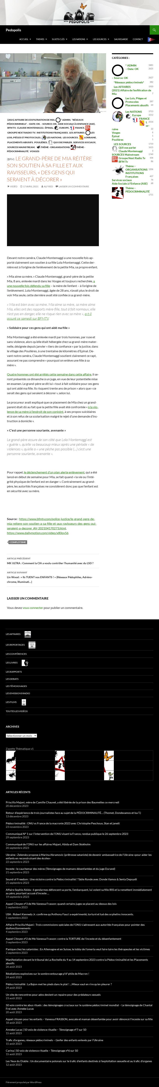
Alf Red (48, 186)
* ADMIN (65, 119)
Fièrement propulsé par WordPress (23, 1082)
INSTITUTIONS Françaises (52, 132)
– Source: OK (120, 77)
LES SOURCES (99, 39)
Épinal (48, 127)
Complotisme (18, 542)
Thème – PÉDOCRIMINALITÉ (137, 189)
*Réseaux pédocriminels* (129, 82)
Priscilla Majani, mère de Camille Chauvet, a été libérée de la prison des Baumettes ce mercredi (62, 802)
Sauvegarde (121, 39)
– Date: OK (132, 69)
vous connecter (33, 607)
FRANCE (79, 127)
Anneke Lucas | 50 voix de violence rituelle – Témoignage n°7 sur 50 (46, 1029)
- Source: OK (49, 123)
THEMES (40, 39)
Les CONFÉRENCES (16, 653)
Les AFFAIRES (77, 132)
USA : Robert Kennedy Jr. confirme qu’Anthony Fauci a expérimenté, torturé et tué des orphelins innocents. (70, 914)
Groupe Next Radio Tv (132, 158)
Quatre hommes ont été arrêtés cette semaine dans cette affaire (49, 374)
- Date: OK (34, 123)
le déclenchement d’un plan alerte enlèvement (54, 472)
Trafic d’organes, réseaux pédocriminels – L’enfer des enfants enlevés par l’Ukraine (54, 1040)
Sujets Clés (58, 39)
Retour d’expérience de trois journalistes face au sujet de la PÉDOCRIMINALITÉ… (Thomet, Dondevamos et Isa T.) (73, 812)
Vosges (34, 151)
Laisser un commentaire (74, 186)
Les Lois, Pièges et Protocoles (136, 100)
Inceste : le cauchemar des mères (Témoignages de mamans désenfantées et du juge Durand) (60, 868)
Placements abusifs (20, 142)
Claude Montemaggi (30, 127)
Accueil (23, 39)
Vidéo (13, 186)
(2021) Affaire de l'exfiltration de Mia (31, 119)
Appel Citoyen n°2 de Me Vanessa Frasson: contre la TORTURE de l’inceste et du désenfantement (63, 938)
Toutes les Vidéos (17, 711)
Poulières (40, 142)
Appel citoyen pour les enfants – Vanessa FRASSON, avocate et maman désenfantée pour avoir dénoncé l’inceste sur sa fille (79, 1019)
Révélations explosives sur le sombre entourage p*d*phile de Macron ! (47, 973)
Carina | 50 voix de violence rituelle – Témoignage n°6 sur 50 (42, 1050)
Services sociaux (84, 142)
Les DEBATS (12, 678)
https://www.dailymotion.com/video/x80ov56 (37, 533)
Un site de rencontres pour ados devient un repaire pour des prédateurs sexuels (53, 994)
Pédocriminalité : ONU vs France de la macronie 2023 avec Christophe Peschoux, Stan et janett (63, 823)
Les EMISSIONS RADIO (18, 693)
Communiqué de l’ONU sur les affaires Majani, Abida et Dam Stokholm (48, 844)
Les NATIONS (78, 39)
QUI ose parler (62, 142)
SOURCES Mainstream (21, 147)
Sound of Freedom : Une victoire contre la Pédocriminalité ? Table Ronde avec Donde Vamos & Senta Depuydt (71, 879)
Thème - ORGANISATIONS (55, 147)
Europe (64, 127)
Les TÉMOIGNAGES (16, 686)
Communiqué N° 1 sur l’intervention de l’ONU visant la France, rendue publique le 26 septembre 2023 (67, 833)
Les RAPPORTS (14, 671)
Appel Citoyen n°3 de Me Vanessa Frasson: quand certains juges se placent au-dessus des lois (61, 903)
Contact (138, 39)
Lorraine (90, 137)
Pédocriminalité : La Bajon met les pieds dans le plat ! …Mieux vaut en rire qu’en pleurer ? (59, 984)
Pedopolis (13, 30)
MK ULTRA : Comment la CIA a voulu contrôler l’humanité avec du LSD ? (50, 561)
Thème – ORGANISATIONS (136, 167)
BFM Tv (11, 127)
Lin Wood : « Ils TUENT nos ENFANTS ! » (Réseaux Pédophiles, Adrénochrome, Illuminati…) (49, 577)
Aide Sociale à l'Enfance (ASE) (76, 123)
